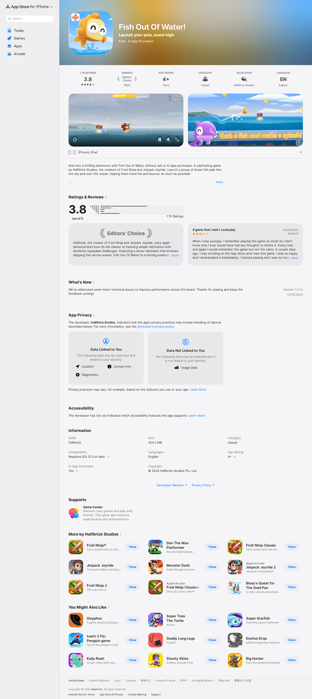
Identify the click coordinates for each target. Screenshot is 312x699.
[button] (29, 30)
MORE (175, 255)
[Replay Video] (75, 140)
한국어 (183, 680)
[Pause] (159, 140)
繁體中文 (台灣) (242, 680)
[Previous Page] (64, 79)
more (219, 182)
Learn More (198, 389)
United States (76, 680)
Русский (131, 680)
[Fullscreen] (177, 140)
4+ (230, 456)
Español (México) (99, 680)
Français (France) (165, 680)
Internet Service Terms (82, 694)
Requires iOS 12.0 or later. (87, 456)
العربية (117, 680)
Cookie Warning (137, 694)
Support (156, 694)
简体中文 (146, 680)
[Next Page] (307, 79)
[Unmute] (168, 140)
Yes (71, 471)
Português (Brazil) (202, 680)
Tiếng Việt (223, 680)
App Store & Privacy (111, 694)
